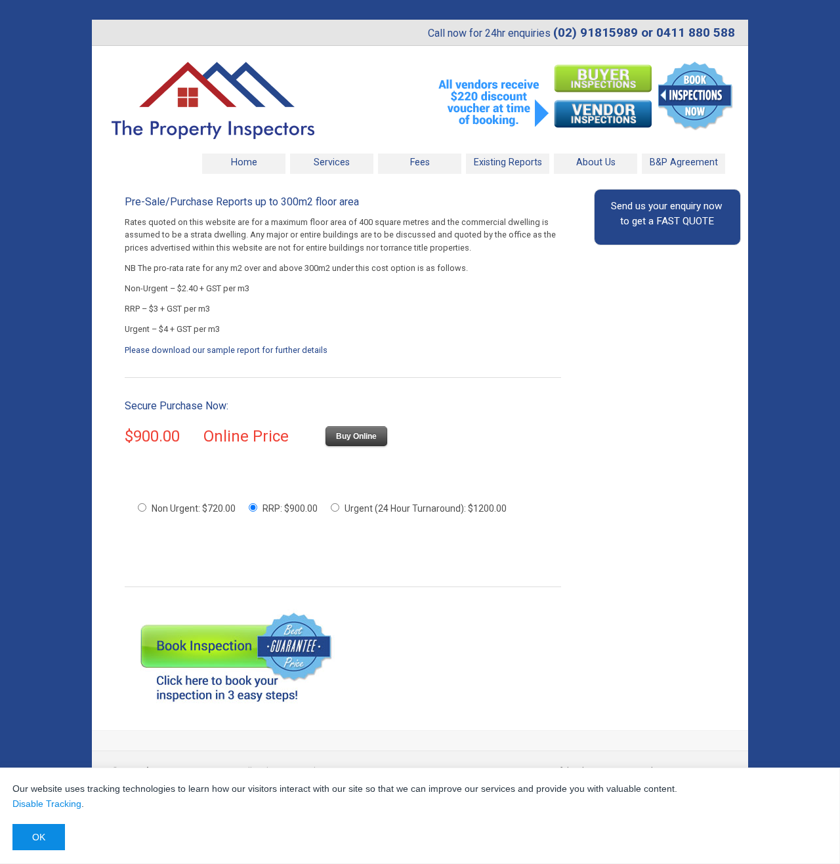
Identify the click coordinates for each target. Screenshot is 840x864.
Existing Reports (508, 162)
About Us (596, 162)
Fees (420, 162)
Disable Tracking (46, 803)
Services (320, 161)
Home (244, 162)
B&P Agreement (684, 162)
